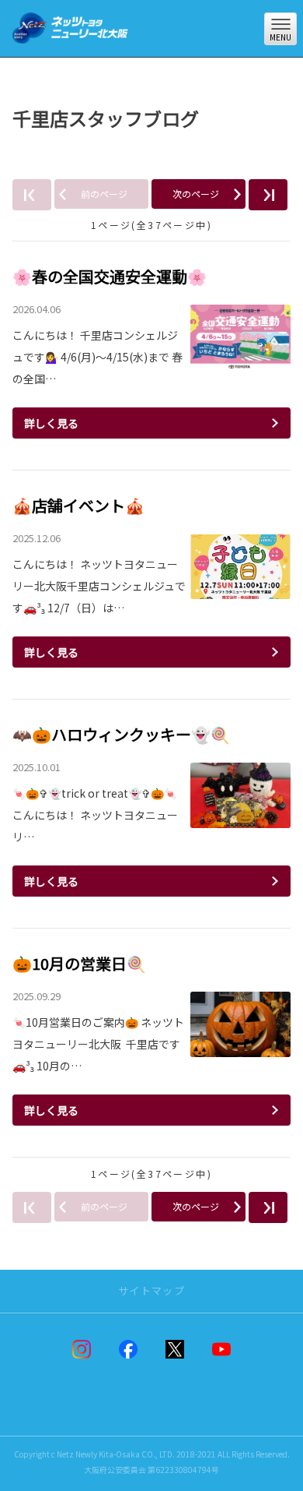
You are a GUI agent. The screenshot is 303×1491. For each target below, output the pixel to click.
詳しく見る (51, 423)
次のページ (195, 193)
